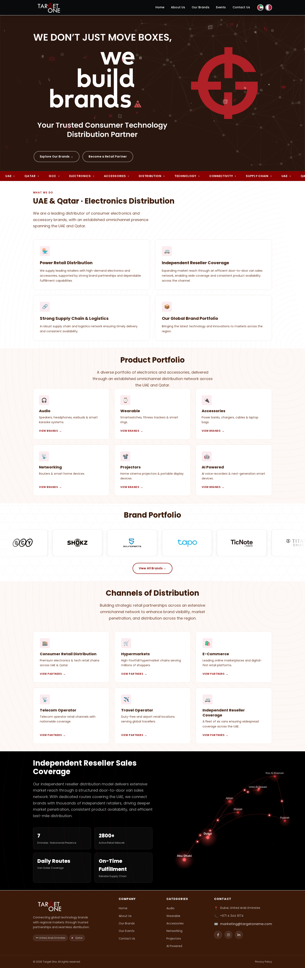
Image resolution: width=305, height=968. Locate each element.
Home (160, 7)
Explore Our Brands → (56, 156)
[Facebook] (218, 935)
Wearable (173, 916)
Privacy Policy (263, 961)
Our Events (126, 931)
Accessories (175, 923)
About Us (178, 7)
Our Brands (200, 7)
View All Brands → (152, 568)
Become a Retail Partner (108, 156)
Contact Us (241, 7)
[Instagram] (228, 935)
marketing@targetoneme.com (246, 924)
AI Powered (174, 946)
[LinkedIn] (239, 935)
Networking (174, 931)
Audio (170, 908)
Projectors (173, 938)
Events (221, 7)
